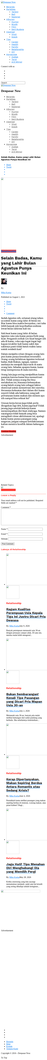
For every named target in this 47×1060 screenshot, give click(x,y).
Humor (15, 22)
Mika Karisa (6, 292)
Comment (6, 507)
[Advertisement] (23, 460)
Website (4, 539)
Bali (13, 14)
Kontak (9, 1046)
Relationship (17, 49)
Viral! (14, 34)
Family (14, 47)
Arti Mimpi (16, 62)
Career (14, 42)
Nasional (15, 17)
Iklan (8, 1044)
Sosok (14, 37)
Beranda (10, 7)
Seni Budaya (17, 29)
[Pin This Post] (26, 172)
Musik (14, 24)
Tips (8, 39)
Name (4, 529)
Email (4, 534)
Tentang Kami (12, 1049)
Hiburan (10, 19)
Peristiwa (10, 9)
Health (14, 44)
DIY (13, 52)
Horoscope (11, 54)
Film (13, 27)
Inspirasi (10, 32)
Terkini (14, 12)
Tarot (14, 59)
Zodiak (14, 57)
